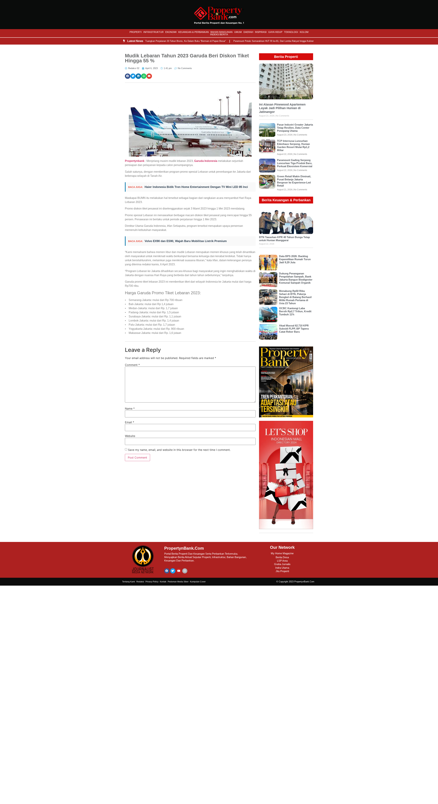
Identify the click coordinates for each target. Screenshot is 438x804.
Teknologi (291, 32)
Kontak (163, 581)
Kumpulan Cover (198, 581)
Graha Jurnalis (282, 564)
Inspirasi (261, 32)
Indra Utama (282, 567)
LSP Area (282, 560)
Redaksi (140, 581)
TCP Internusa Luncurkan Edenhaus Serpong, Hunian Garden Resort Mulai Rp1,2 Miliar (293, 145)
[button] (127, 76)
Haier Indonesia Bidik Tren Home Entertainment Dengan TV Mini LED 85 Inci (196, 187)
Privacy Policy (151, 581)
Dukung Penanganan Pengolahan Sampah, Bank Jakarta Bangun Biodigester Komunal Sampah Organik (295, 278)
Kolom (304, 32)
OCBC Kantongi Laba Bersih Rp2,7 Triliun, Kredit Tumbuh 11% (295, 311)
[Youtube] (178, 570)
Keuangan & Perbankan (193, 32)
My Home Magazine (282, 553)
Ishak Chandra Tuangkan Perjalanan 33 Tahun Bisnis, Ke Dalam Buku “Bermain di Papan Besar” (160, 41)
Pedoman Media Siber (178, 581)
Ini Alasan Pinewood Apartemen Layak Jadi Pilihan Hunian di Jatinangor (282, 108)
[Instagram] (184, 570)
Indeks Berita (219, 34)
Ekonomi (171, 32)
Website (130, 436)
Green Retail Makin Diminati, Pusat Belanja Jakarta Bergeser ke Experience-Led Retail (294, 181)
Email (129, 422)
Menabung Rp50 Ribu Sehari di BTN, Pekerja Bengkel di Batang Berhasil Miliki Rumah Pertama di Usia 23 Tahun (295, 297)
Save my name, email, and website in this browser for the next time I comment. (179, 449)
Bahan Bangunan (221, 32)
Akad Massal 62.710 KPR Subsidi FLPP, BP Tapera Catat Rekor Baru (294, 328)
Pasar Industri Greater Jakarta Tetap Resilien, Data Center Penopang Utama (295, 127)
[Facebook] (166, 570)
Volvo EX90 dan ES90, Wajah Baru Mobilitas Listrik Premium (186, 241)
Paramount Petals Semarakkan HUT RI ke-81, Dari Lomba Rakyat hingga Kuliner (256, 41)
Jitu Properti (282, 571)
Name (130, 408)
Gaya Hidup (275, 32)
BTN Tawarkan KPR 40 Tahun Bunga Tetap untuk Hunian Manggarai (284, 239)
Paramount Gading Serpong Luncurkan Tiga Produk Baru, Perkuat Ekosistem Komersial (294, 163)
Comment (132, 364)
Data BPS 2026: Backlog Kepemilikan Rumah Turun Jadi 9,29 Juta (295, 259)
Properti (136, 32)
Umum (238, 32)
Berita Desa (282, 557)
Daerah (248, 32)
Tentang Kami (128, 581)
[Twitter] (172, 570)
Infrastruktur (153, 32)
